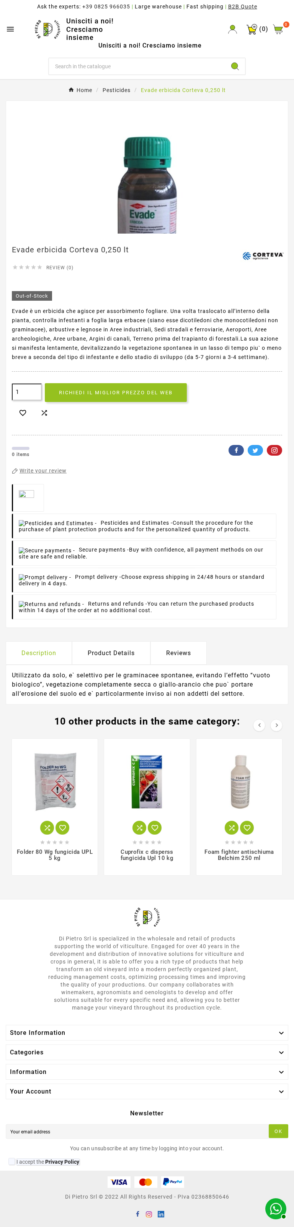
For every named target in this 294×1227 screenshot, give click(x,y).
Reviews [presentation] (178, 653)
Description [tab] (38, 653)
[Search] (235, 66)
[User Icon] (232, 29)
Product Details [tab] (111, 653)
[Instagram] (149, 1213)
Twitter (255, 450)
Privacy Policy (62, 1162)
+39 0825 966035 (106, 6)
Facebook (236, 450)
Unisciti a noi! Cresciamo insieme (90, 29)
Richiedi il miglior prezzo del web (116, 392)
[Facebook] (137, 1213)
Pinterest (274, 450)
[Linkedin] (160, 1213)
